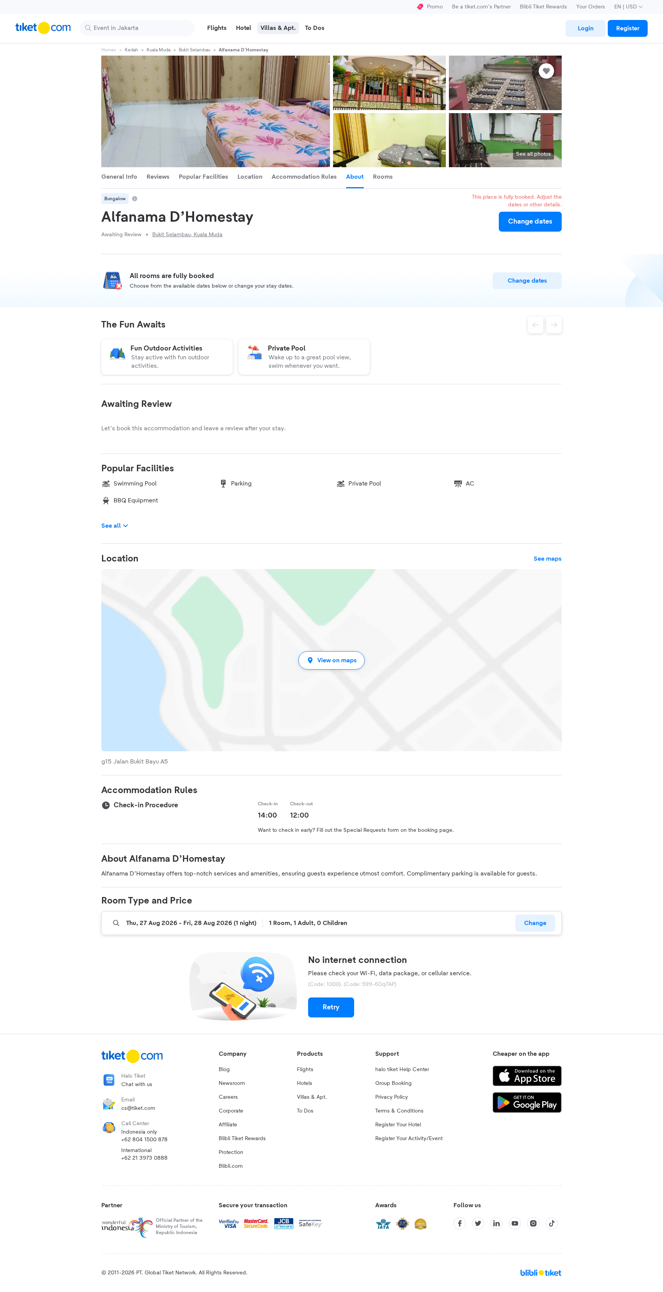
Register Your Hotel (398, 1124)
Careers (228, 1097)
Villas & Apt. (312, 1097)
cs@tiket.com (138, 1108)
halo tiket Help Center (402, 1069)
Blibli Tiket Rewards (543, 6)
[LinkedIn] (496, 1223)
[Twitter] (478, 1223)
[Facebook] (460, 1223)
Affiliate (228, 1124)
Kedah (131, 50)
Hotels (304, 1083)
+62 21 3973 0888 (144, 1158)
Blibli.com (231, 1166)
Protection (231, 1152)
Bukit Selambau (194, 50)
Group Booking (393, 1083)
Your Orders (590, 6)
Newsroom (232, 1083)
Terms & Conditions (399, 1111)
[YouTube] (515, 1223)
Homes (108, 50)
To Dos (305, 1111)
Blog (224, 1069)
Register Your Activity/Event (409, 1138)
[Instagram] (533, 1223)
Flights (305, 1069)
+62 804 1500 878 (144, 1139)
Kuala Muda (158, 50)
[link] (585, 28)
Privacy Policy (391, 1097)
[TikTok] (552, 1223)
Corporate (231, 1111)
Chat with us (136, 1084)
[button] (331, 660)
